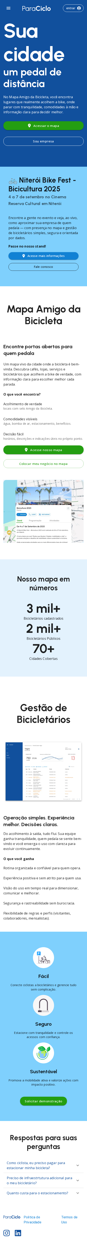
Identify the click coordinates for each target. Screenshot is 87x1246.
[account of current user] (8, 8)
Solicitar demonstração (43, 1101)
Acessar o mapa (46, 126)
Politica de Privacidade (32, 1219)
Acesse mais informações (46, 256)
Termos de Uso (69, 1219)
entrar (70, 8)
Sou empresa (43, 141)
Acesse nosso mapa (46, 450)
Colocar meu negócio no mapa (43, 464)
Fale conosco (43, 267)
